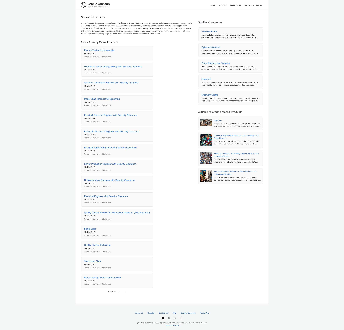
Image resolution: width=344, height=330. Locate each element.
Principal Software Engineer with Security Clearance (110, 147)
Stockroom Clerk (92, 261)
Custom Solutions (188, 313)
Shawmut (206, 79)
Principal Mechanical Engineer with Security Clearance (111, 131)
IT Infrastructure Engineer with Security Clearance (109, 180)
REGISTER (249, 5)
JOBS (212, 5)
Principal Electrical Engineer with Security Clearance (110, 115)
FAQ (174, 313)
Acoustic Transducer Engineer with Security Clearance (111, 82)
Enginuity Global (209, 95)
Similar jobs (106, 57)
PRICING (222, 5)
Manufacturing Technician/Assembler (102, 277)
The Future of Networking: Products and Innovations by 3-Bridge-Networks (236, 137)
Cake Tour (218, 121)
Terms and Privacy (172, 326)
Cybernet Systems (210, 47)
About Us (139, 313)
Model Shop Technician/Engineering (102, 99)
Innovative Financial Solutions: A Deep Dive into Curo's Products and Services (235, 173)
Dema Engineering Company (215, 63)
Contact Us (163, 313)
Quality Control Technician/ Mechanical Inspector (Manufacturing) (117, 212)
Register (151, 313)
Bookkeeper (90, 229)
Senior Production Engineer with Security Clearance (110, 164)
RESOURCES (235, 5)
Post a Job (204, 313)
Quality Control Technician (97, 245)
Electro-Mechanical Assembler (99, 50)
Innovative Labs (209, 31)
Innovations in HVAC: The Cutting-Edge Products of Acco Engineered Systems (236, 155)
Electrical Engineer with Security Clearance (106, 196)
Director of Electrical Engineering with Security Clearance (113, 66)
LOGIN (259, 5)
